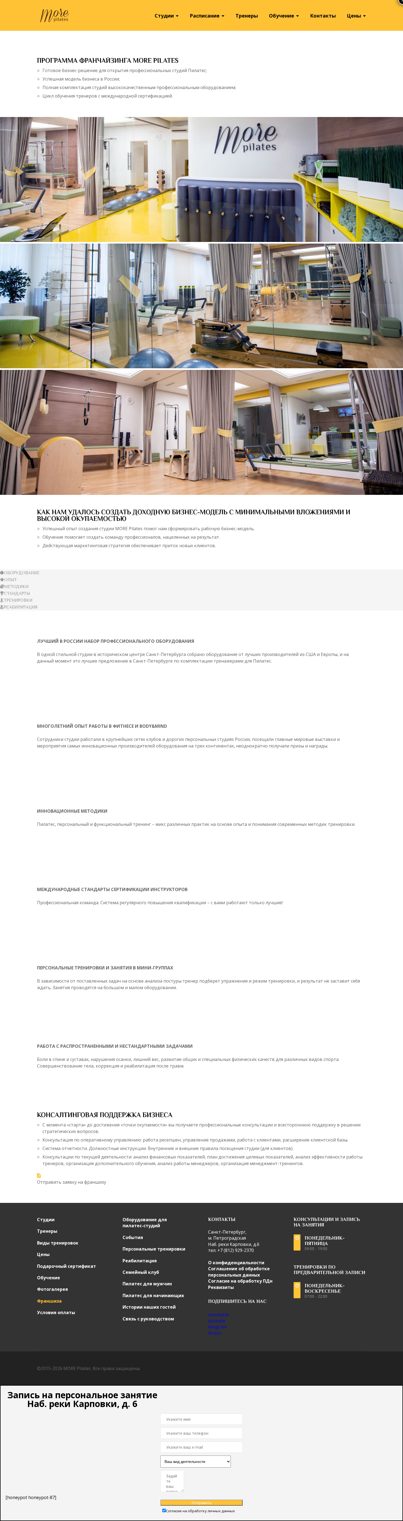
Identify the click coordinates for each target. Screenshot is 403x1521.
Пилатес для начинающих (153, 1295)
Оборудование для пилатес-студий (145, 1223)
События (133, 1237)
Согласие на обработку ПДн (240, 1281)
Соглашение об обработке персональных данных (239, 1272)
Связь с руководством (148, 1319)
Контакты (323, 15)
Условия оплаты (56, 1312)
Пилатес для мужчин (147, 1284)
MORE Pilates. (77, 1368)
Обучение (48, 1278)
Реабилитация (140, 1261)
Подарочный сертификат (66, 1266)
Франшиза (49, 1301)
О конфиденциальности (236, 1263)
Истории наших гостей (149, 1307)
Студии (46, 1220)
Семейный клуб (141, 1272)
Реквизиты (221, 1287)
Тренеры (246, 15)
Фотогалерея (52, 1289)
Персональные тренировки (154, 1249)
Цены (43, 1254)
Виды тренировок (57, 1243)
